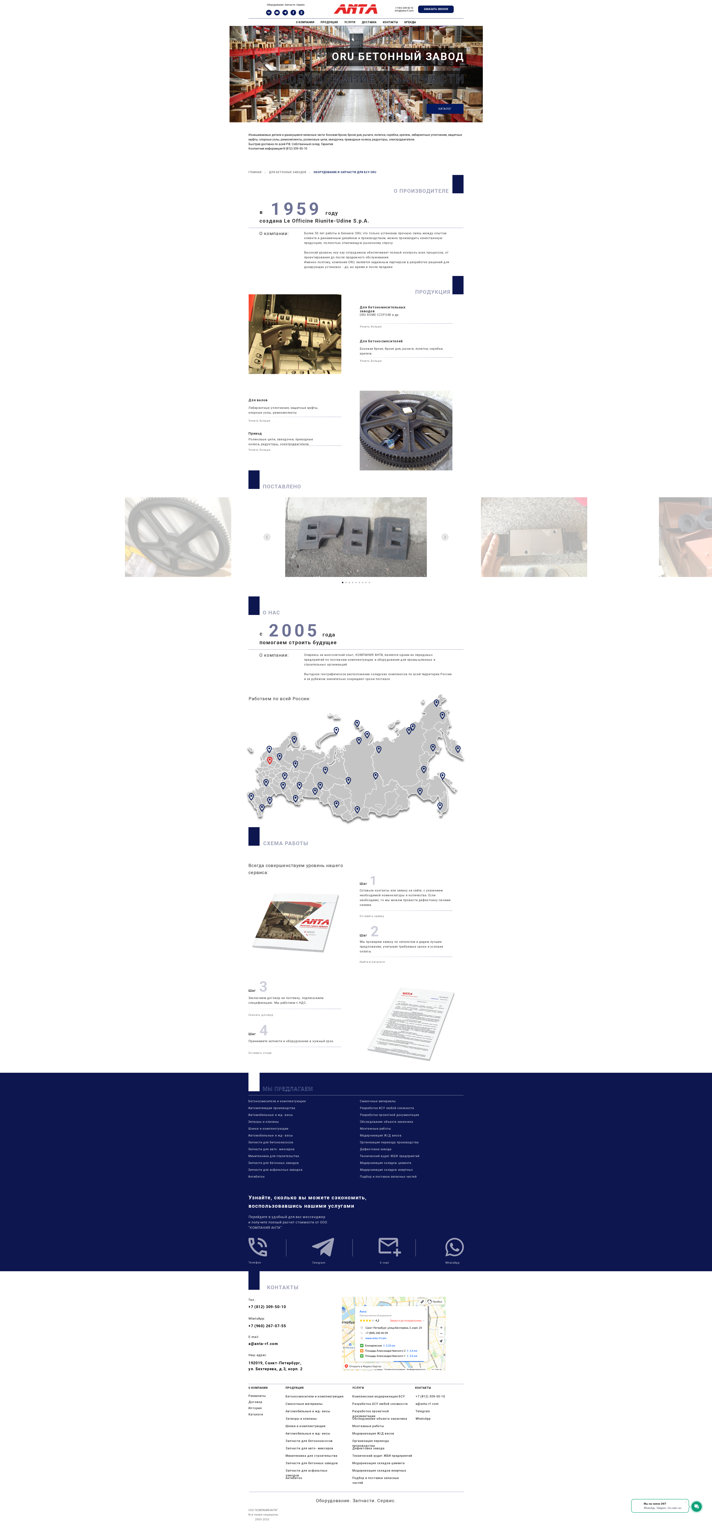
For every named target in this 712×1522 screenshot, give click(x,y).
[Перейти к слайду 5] (356, 582)
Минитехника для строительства (273, 1156)
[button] (436, 9)
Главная (255, 172)
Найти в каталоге (372, 961)
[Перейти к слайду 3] (349, 582)
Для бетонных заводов (287, 172)
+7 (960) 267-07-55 (267, 1326)
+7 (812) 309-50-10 (267, 1307)
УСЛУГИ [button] (349, 22)
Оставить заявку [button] (372, 916)
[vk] (269, 14)
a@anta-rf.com (263, 1343)
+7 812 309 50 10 (404, 7)
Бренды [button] (410, 22)
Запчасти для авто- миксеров (271, 1149)
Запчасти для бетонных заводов (273, 1163)
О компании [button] (305, 22)
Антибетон (256, 1176)
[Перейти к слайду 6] (359, 582)
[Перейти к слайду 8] (366, 582)
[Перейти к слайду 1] (342, 582)
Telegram (423, 1411)
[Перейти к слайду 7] (362, 582)
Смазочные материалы (378, 1101)
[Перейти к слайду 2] (346, 582)
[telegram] (285, 14)
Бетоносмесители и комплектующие (277, 1101)
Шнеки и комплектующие (268, 1128)
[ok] (301, 14)
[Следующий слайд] (445, 537)
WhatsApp (423, 1418)
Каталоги (255, 1414)
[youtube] (277, 14)
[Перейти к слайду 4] (352, 582)
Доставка (369, 22)
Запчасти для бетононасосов (270, 1142)
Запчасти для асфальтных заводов (275, 1170)
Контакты (390, 22)
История (255, 1408)
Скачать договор (260, 1014)
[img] (257, 1247)
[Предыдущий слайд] (267, 537)
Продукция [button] (329, 22)
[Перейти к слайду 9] (369, 582)
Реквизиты (257, 1396)
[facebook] (293, 14)
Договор (255, 1402)
